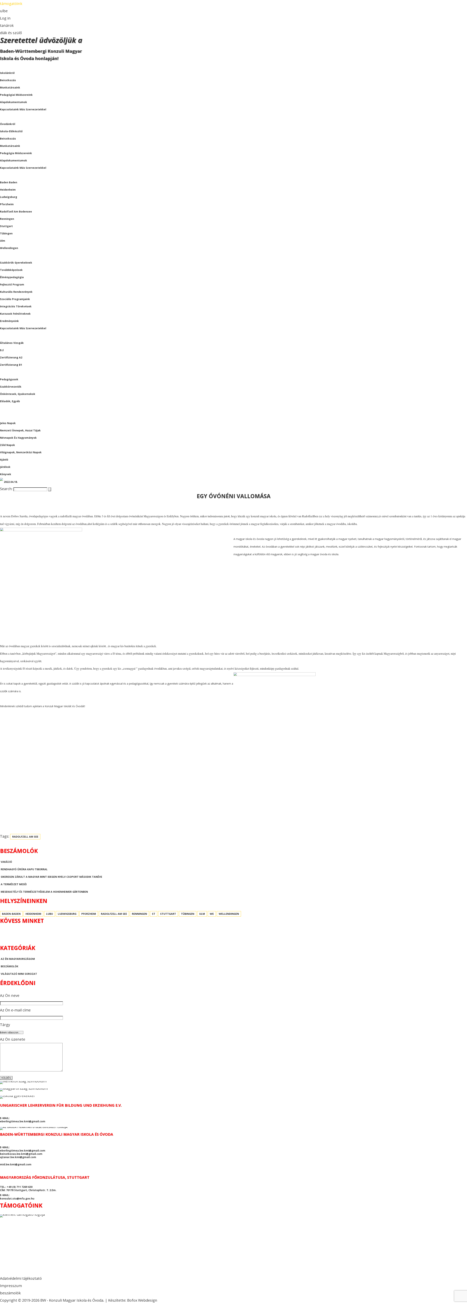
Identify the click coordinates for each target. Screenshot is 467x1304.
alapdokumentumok (13, 102)
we (212, 913)
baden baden (8, 182)
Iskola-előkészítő (11, 131)
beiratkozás (8, 80)
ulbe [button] (4, 10)
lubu (49, 913)
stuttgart (6, 226)
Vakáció (6, 861)
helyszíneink (9, 175)
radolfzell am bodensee (16, 211)
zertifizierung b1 (11, 364)
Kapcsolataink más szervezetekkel (23, 167)
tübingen (6, 233)
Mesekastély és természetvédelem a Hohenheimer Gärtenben (44, 891)
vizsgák (5, 335)
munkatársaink (10, 87)
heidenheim (8, 189)
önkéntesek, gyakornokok (17, 394)
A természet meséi (14, 884)
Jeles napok (8, 423)
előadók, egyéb (10, 401)
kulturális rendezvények (16, 291)
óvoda (4, 116)
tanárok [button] (7, 25)
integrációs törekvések (16, 306)
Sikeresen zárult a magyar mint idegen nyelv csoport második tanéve (51, 876)
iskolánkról (7, 73)
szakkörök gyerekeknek (16, 262)
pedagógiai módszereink (16, 94)
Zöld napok (7, 445)
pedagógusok (9, 379)
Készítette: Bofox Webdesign (132, 1300)
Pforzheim (7, 204)
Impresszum (11, 1285)
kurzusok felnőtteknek (15, 313)
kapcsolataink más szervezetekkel (23, 109)
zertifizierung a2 (11, 357)
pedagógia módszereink (16, 153)
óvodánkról (7, 124)
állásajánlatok (11, 372)
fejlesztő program (12, 284)
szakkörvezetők (10, 386)
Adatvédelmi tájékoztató (21, 1278)
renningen (7, 219)
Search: (6, 488)
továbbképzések (11, 270)
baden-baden (11, 913)
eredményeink (9, 321)
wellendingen (9, 248)
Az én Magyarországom (18, 959)
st (153, 913)
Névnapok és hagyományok (18, 437)
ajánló (4, 459)
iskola (4, 65)
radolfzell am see (25, 836)
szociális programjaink (15, 299)
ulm (2, 240)
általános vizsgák (12, 343)
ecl (2, 350)
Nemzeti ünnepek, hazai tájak (20, 430)
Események (7, 255)
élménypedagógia (12, 277)
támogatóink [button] (11, 3)
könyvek (5, 474)
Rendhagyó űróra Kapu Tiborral (24, 869)
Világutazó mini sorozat (19, 973)
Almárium (7, 416)
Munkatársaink (10, 146)
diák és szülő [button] (11, 32)
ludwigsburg (8, 197)
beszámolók (9, 408)
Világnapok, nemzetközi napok (21, 452)
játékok (5, 467)
